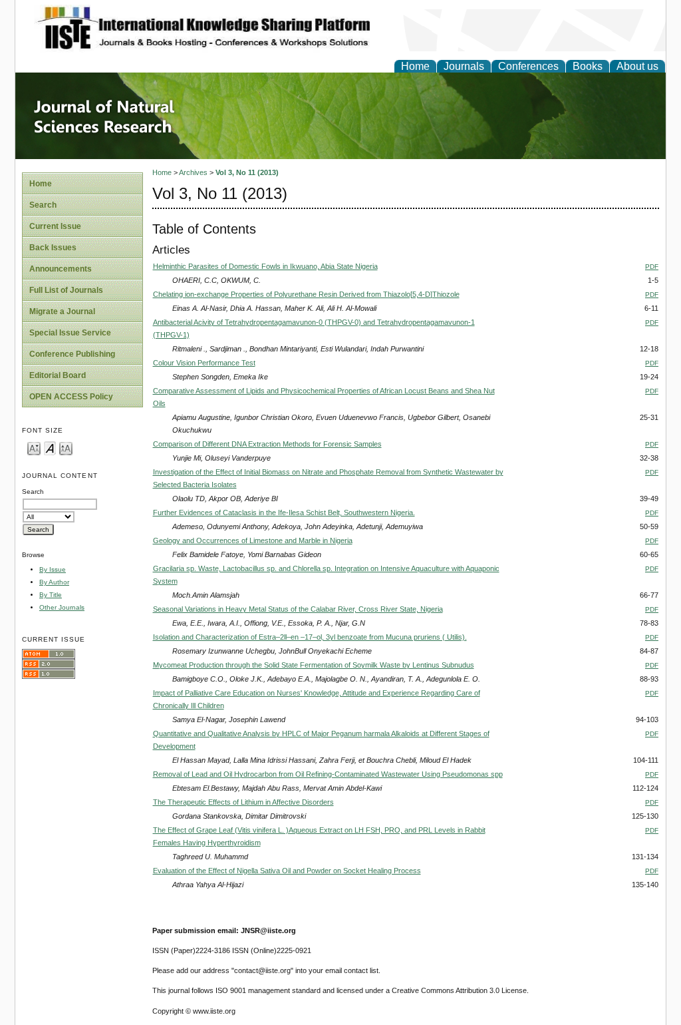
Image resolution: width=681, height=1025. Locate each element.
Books (588, 66)
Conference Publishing (72, 354)
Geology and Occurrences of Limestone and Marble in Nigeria (252, 540)
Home (415, 66)
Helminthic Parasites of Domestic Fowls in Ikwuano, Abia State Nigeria (265, 266)
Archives (193, 172)
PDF (651, 266)
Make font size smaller (34, 447)
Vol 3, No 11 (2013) (247, 172)
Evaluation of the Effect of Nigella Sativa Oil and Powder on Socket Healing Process (287, 871)
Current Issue (55, 226)
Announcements (60, 269)
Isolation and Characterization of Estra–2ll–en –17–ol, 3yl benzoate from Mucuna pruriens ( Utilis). (310, 637)
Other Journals (61, 607)
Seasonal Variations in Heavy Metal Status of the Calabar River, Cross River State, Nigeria (298, 609)
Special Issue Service (70, 332)
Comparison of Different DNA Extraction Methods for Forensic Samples (267, 444)
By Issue (52, 569)
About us (637, 66)
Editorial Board (57, 375)
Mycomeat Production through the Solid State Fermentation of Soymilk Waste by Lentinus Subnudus (313, 665)
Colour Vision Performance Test (204, 363)
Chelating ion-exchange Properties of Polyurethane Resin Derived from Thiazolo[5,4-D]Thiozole (306, 294)
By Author (54, 582)
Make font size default (50, 447)
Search (43, 205)
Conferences (528, 66)
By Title (50, 594)
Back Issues (52, 247)
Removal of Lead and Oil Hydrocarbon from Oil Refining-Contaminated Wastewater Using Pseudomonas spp (328, 774)
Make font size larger (65, 447)
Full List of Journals (66, 290)
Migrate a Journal (62, 311)
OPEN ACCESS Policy (71, 396)
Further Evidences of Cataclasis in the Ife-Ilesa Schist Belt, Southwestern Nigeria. (284, 512)
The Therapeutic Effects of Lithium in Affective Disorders (243, 802)
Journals (464, 66)
